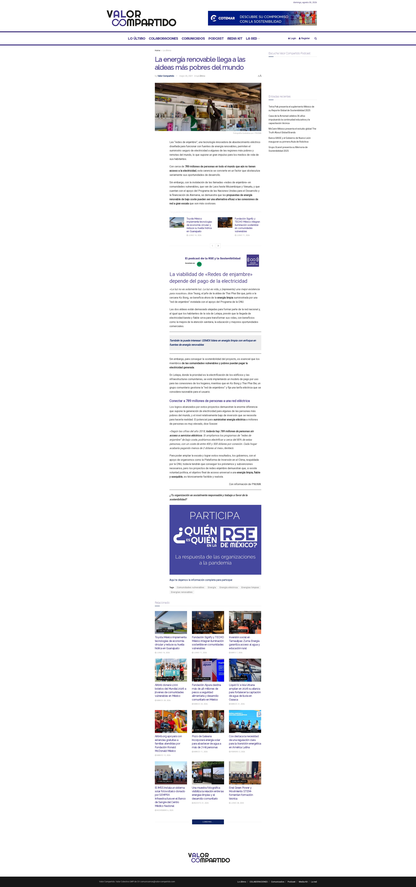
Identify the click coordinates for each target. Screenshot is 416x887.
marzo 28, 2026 (163, 700)
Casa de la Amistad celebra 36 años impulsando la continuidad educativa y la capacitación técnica (289, 120)
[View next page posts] (218, 246)
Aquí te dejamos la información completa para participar (200, 579)
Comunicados (193, 38)
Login (293, 38)
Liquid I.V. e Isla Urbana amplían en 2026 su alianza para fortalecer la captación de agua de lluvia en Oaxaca (245, 692)
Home (157, 50)
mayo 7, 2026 (236, 653)
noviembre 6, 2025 (164, 810)
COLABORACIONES (163, 38)
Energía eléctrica (229, 587)
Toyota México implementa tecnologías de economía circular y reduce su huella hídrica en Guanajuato (199, 225)
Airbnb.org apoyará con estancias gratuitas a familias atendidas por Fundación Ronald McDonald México (168, 743)
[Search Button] (315, 38)
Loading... (208, 822)
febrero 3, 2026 (237, 752)
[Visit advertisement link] (262, 18)
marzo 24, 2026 (200, 704)
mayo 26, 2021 (186, 76)
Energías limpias (250, 587)
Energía (212, 587)
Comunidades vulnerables (190, 587)
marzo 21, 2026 (237, 704)
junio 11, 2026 (243, 235)
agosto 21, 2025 (200, 803)
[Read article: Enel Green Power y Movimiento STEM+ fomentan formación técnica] (245, 772)
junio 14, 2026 (194, 235)
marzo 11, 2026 (200, 752)
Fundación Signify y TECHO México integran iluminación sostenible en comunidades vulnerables (247, 225)
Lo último (136, 38)
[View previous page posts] (212, 246)
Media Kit (234, 38)
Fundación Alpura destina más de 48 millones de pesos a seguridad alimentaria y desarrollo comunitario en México (206, 692)
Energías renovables (182, 592)
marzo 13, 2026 (163, 755)
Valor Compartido (166, 76)
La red (251, 38)
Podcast (216, 38)
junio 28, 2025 (237, 803)
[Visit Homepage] (139, 18)
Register (305, 38)
